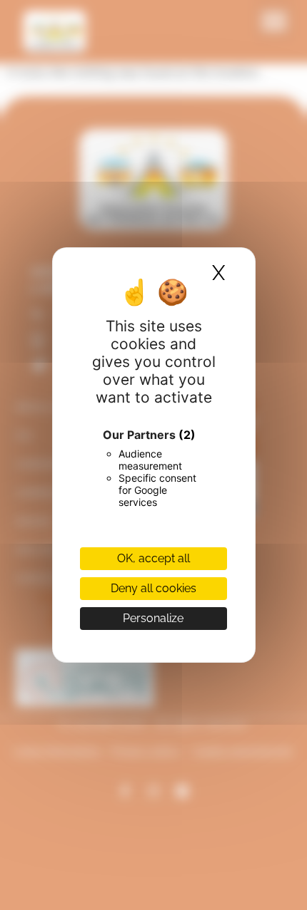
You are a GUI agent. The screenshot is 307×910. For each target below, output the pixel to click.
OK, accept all (153, 558)
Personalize (153, 618)
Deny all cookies (153, 588)
